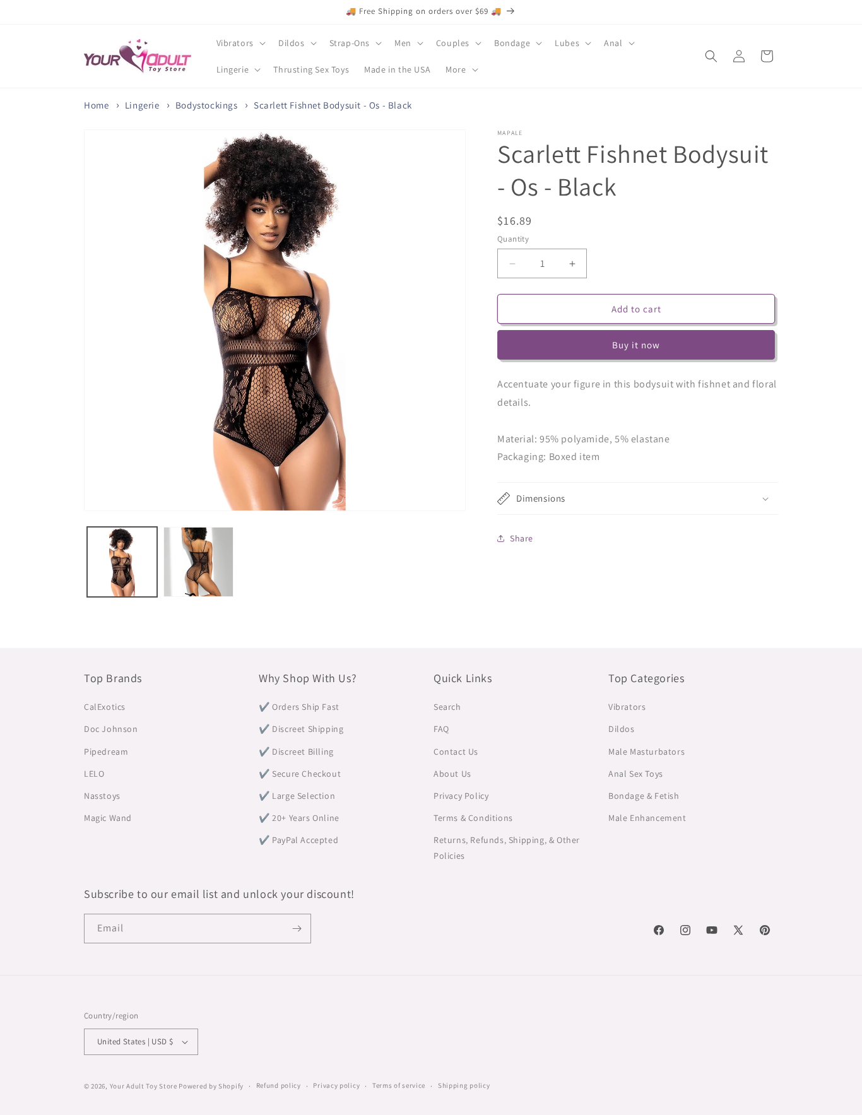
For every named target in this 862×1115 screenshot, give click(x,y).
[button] (240, 43)
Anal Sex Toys (635, 773)
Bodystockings (206, 105)
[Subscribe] (296, 928)
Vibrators (627, 706)
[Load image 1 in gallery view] (122, 562)
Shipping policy (464, 1085)
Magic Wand (108, 817)
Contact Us (456, 751)
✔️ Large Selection (297, 795)
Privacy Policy (461, 795)
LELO (94, 773)
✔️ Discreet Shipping (301, 728)
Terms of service (398, 1085)
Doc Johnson (111, 728)
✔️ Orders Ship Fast (299, 706)
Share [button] (521, 538)
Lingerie (142, 105)
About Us (452, 773)
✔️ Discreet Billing (296, 751)
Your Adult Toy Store (143, 1086)
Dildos (621, 728)
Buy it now (636, 345)
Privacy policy (336, 1085)
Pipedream (106, 751)
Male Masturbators (646, 751)
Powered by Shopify (211, 1086)
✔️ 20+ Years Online (299, 817)
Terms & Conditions (473, 817)
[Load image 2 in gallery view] (198, 562)
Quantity (513, 238)
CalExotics (105, 706)
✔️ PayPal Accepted (298, 840)
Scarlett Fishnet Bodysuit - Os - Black (333, 105)
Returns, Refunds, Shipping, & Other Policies (507, 847)
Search (447, 706)
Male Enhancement (647, 817)
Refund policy (278, 1085)
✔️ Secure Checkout (300, 773)
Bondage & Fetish (644, 795)
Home (96, 105)
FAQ (441, 728)
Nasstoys (102, 795)
